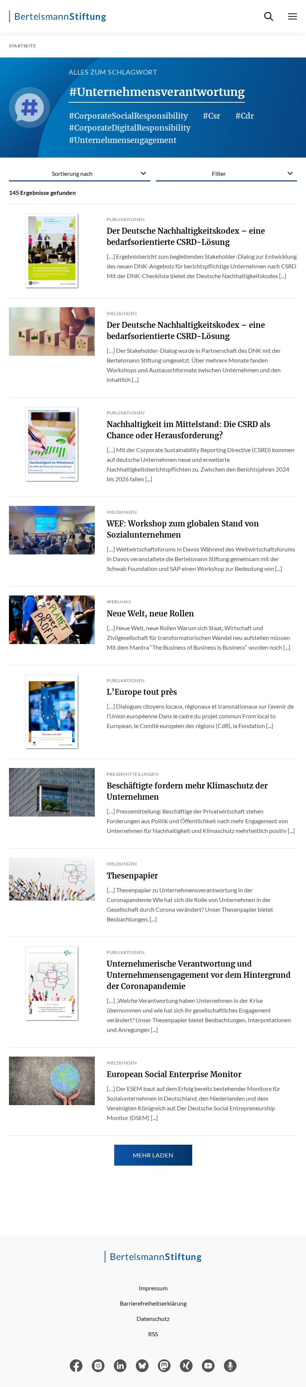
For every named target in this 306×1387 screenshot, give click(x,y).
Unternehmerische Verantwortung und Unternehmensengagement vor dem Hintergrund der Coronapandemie (199, 975)
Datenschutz (153, 1318)
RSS (153, 1333)
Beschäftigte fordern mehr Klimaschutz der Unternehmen (187, 791)
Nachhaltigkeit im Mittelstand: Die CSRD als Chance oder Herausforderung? (188, 430)
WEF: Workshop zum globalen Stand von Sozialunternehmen (183, 529)
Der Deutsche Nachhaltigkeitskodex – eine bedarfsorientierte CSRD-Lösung (186, 236)
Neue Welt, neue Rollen (150, 613)
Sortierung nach (72, 173)
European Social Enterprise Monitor (174, 1074)
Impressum (153, 1287)
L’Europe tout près (142, 692)
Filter (219, 173)
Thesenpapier (132, 875)
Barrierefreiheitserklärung (153, 1303)
